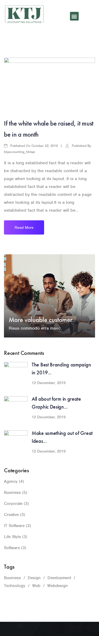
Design (34, 577)
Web (36, 585)
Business (12, 492)
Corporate (13, 503)
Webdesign (57, 585)
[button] (74, 16)
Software (12, 547)
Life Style (12, 536)
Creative (11, 514)
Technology (14, 585)
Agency (11, 481)
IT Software (14, 525)
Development (59, 577)
